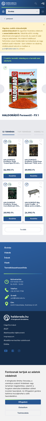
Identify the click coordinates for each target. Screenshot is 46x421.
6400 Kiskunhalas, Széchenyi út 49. (23, 305)
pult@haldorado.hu (10, 49)
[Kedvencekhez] (19, 140)
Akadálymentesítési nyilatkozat (17, 340)
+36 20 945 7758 (17, 291)
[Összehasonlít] (19, 144)
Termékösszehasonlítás (15, 268)
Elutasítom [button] (23, 407)
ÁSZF (6, 329)
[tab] (8, 133)
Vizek (7, 263)
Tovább (23, 229)
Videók (7, 253)
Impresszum (9, 336)
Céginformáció (10, 325)
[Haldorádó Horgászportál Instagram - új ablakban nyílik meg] (20, 351)
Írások (7, 258)
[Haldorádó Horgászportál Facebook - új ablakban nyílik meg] (14, 351)
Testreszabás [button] (23, 413)
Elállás (6, 344)
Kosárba (12, 176)
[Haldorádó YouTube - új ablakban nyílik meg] (7, 351)
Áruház (7, 248)
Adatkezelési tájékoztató (14, 333)
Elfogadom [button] (23, 402)
